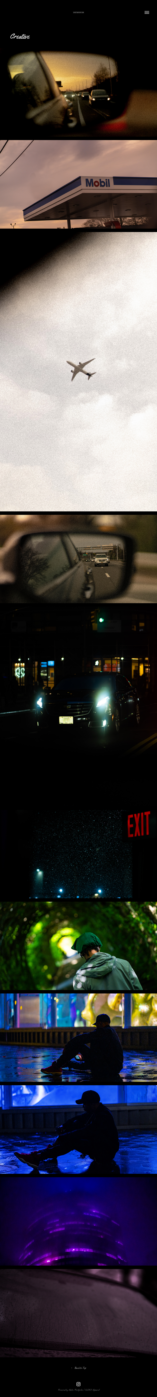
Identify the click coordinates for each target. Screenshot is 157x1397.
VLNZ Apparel (92, 1389)
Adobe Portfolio (75, 1389)
